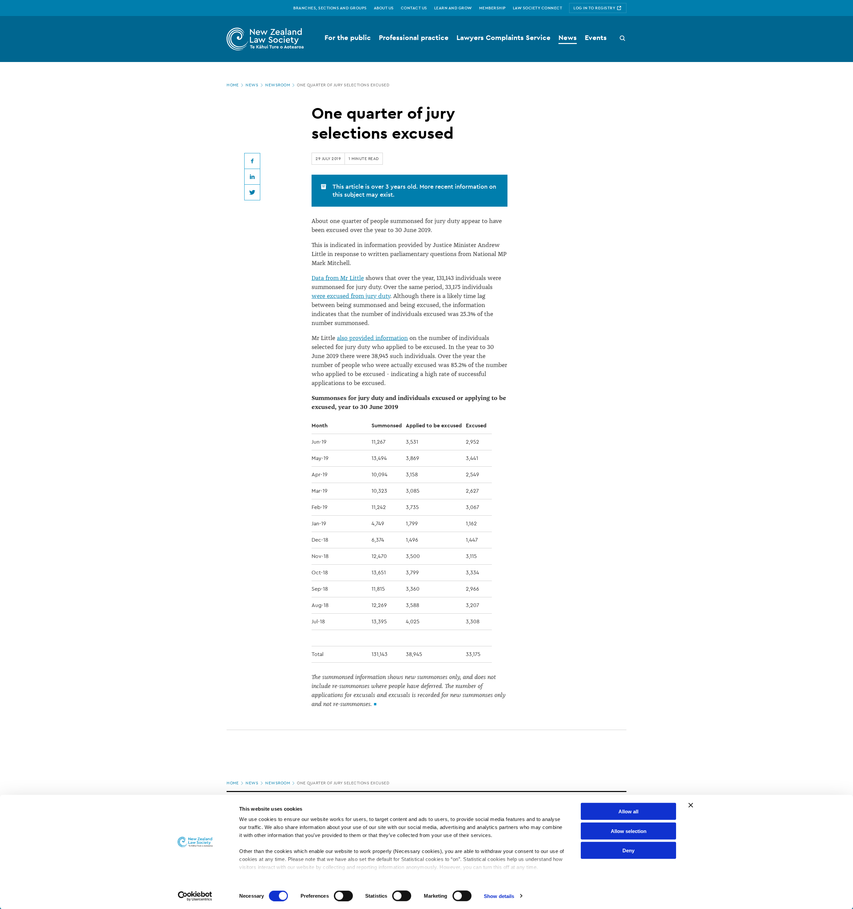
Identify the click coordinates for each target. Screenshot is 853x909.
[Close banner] (690, 805)
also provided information (372, 338)
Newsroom (277, 85)
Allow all (628, 811)
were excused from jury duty (351, 296)
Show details (499, 896)
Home (233, 85)
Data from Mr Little (338, 278)
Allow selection (628, 831)
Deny (628, 850)
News (252, 85)
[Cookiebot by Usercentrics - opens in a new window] (195, 896)
